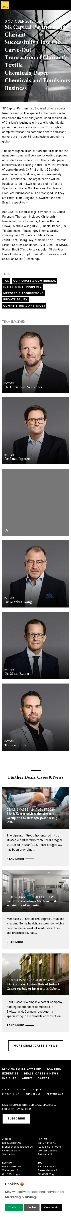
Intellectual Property (22, 287)
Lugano (7, 1162)
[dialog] (35, 1196)
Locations (22, 1089)
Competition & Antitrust (24, 306)
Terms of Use (32, 1094)
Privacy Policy (10, 1094)
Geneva (42, 1139)
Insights (9, 1078)
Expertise (10, 1073)
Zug (40, 1162)
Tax (6, 281)
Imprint (37, 1089)
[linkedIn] (37, 1118)
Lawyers (54, 1069)
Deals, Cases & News (41, 1073)
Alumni (6, 1089)
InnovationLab (54, 1094)
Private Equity (15, 299)
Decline (31, 1207)
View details (51, 1207)
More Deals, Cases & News (36, 1045)
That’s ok (14, 1207)
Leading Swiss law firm (22, 1069)
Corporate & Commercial (34, 281)
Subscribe (16, 1118)
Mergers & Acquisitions (23, 293)
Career (44, 1078)
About (27, 1078)
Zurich (6, 1139)
